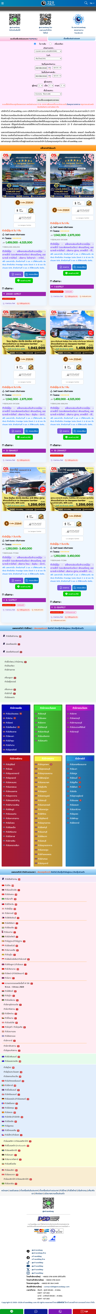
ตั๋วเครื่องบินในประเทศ (29, 1190)
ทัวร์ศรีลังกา (10, 923)
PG (33, 39)
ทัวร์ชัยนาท (42, 836)
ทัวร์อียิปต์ (9, 990)
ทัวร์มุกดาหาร (11, 795)
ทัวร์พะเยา (10, 736)
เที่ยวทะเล (8, 689)
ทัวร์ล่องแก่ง (10, 697)
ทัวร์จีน (7, 885)
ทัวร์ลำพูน (10, 740)
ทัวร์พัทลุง (74, 818)
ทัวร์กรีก (16, 1116)
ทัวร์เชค (16, 1134)
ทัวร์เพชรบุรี (75, 718)
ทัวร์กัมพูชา (9, 964)
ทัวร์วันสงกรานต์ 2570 (59, 620)
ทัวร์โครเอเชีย (10, 1130)
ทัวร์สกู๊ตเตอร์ (10, 681)
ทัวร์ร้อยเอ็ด (11, 827)
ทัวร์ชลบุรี (42, 713)
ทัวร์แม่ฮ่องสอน (12, 713)
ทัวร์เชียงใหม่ (11, 727)
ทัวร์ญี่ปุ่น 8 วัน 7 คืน (11, 230)
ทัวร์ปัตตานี (74, 822)
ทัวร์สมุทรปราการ (45, 845)
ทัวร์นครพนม (11, 786)
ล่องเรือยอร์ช (11, 643)
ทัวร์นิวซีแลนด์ (11, 1056)
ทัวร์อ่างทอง (43, 858)
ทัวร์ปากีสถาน (9, 1008)
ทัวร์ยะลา (73, 768)
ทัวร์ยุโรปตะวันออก (11, 1071)
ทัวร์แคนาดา (10, 1174)
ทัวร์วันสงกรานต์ (70, 612)
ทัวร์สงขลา (74, 804)
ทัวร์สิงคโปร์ (10, 945)
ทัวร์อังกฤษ (9, 1107)
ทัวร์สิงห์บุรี (42, 827)
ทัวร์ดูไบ (8, 995)
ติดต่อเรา (39, 1193)
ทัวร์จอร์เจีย (9, 1022)
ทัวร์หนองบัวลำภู (12, 800)
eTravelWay (37, 1256)
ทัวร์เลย (9, 768)
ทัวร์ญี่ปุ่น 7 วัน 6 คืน (11, 536)
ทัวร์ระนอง (74, 800)
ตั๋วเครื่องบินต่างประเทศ (48, 1190)
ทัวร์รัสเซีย (9, 1121)
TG (30, 39)
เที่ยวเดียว (59, 43)
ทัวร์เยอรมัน (10, 1098)
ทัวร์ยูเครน (9, 1125)
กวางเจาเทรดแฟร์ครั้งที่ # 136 (17, 983)
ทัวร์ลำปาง (10, 745)
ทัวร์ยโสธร (10, 822)
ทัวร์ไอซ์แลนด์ (10, 1089)
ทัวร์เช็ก (8, 1134)
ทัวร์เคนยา (9, 1154)
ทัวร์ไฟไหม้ (72, 1190)
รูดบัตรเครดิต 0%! (8, 299)
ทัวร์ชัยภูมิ (10, 809)
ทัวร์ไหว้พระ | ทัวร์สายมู (14, 661)
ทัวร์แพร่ (9, 722)
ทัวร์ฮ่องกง (9, 894)
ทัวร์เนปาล (8, 932)
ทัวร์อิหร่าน (9, 1013)
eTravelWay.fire (38, 1259)
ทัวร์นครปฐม (43, 809)
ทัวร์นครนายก (43, 782)
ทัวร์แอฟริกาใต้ (11, 1150)
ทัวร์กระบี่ (73, 777)
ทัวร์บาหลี (22, 958)
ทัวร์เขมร (19, 964)
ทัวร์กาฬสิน (10, 840)
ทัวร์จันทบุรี (42, 727)
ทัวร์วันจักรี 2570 (86, 296)
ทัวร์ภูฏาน (9, 940)
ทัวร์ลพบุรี (42, 840)
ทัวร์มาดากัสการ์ (11, 1159)
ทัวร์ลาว (8, 977)
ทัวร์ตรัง (73, 791)
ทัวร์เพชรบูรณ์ (44, 795)
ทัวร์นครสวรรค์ (44, 804)
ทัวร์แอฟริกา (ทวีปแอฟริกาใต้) (16, 1140)
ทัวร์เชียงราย (11, 731)
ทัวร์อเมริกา (9, 1169)
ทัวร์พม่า (8, 973)
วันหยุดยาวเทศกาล (73, 104)
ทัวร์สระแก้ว (42, 740)
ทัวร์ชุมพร (74, 813)
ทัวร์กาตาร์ (8, 1040)
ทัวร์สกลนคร (11, 782)
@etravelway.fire (45, 27)
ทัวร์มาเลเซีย (10, 949)
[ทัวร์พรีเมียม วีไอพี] (30, 210)
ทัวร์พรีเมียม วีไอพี (10, 303)
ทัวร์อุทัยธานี (43, 818)
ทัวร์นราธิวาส (75, 809)
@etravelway (15, 27)
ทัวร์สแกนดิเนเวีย (11, 1076)
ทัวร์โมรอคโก (10, 1145)
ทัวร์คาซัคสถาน (10, 1045)
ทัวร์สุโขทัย (42, 786)
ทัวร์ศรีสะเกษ (11, 831)
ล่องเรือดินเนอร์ (12, 651)
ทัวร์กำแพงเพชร (44, 854)
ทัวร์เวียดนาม (10, 968)
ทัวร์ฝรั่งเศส (9, 1103)
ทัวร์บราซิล (9, 1183)
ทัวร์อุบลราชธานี (12, 773)
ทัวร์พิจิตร (42, 813)
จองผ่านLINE (25, 280)
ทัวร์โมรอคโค (21, 1145)
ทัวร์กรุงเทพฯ (43, 764)
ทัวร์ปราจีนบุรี (43, 731)
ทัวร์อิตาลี (9, 1085)
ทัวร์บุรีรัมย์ (10, 764)
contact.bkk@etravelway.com (57, 1286)
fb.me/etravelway (79, 27)
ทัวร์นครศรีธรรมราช (78, 764)
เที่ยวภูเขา (9, 677)
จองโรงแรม (14, 1190)
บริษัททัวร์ (60, 1302)
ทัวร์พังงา (74, 786)
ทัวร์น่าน (9, 718)
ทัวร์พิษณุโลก (43, 777)
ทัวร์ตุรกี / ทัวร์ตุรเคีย (13, 1026)
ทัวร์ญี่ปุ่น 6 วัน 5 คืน (59, 223)
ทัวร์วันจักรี (68, 292)
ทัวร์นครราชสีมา (12, 845)
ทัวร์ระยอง (42, 718)
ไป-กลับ (42, 43)
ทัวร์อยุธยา (42, 791)
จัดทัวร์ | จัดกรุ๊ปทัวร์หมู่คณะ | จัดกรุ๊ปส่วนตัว (66, 628)
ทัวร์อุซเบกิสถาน (10, 1050)
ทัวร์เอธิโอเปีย (10, 1163)
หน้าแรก (4, 1190)
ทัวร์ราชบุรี (74, 731)
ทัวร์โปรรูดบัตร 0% (25, 303)
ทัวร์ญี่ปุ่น (9, 908)
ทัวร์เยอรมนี (21, 1098)
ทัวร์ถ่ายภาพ (10, 669)
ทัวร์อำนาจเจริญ (12, 804)
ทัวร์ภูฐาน (18, 940)
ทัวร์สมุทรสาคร (44, 822)
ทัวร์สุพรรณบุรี (44, 768)
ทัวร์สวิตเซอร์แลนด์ (13, 1080)
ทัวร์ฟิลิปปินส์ (10, 917)
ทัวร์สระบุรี (42, 800)
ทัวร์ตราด (42, 722)
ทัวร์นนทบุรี (42, 831)
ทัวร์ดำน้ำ (8, 693)
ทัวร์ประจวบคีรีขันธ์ (77, 727)
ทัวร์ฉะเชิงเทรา (44, 736)
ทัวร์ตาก (73, 713)
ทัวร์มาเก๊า (9, 898)
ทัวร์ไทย (63, 1190)
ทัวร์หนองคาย (11, 791)
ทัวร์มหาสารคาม (12, 818)
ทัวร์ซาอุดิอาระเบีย (11, 1004)
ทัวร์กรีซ (8, 1116)
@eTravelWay (37, 1262)
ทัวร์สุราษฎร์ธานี (76, 795)
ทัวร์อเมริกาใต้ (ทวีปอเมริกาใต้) (16, 1178)
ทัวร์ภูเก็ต (74, 782)
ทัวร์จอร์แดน (10, 999)
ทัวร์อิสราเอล (10, 1035)
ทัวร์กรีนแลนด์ (11, 1094)
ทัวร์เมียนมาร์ (18, 973)
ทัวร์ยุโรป (7, 1067)
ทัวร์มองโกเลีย (11, 889)
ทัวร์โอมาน (9, 1017)
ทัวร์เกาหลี (9, 913)
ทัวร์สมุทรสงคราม (45, 773)
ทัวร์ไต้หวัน (9, 904)
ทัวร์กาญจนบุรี (76, 722)
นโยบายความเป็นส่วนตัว (54, 1193)
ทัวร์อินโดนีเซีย (11, 958)
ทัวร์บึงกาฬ (10, 836)
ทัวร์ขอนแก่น (11, 813)
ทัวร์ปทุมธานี (43, 863)
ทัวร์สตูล (73, 773)
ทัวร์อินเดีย (9, 927)
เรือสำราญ (82, 1190)
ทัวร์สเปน (8, 1112)
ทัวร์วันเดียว (9, 665)
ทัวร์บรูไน (8, 954)
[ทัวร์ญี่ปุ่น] (24, 196)
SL (36, 39)
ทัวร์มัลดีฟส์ (10, 936)
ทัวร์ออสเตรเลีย (11, 1061)
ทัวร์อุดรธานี (11, 777)
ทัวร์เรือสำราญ (12, 636)
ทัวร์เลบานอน (10, 1031)
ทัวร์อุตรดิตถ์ (11, 749)
